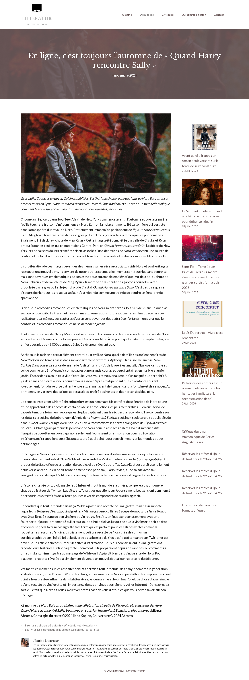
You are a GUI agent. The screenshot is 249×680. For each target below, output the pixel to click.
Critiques (168, 14)
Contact (219, 14)
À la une (127, 14)
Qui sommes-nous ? (194, 14)
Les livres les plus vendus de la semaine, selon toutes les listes (62, 629)
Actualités (147, 14)
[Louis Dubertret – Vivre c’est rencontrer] (202, 324)
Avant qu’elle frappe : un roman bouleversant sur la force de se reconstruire (200, 160)
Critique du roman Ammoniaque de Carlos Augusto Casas (198, 436)
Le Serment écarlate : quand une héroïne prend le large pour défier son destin (202, 216)
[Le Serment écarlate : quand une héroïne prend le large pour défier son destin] (202, 202)
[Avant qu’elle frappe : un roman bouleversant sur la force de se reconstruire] (202, 147)
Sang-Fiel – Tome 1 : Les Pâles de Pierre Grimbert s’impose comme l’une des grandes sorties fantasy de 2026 (200, 277)
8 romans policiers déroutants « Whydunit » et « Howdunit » (61, 625)
